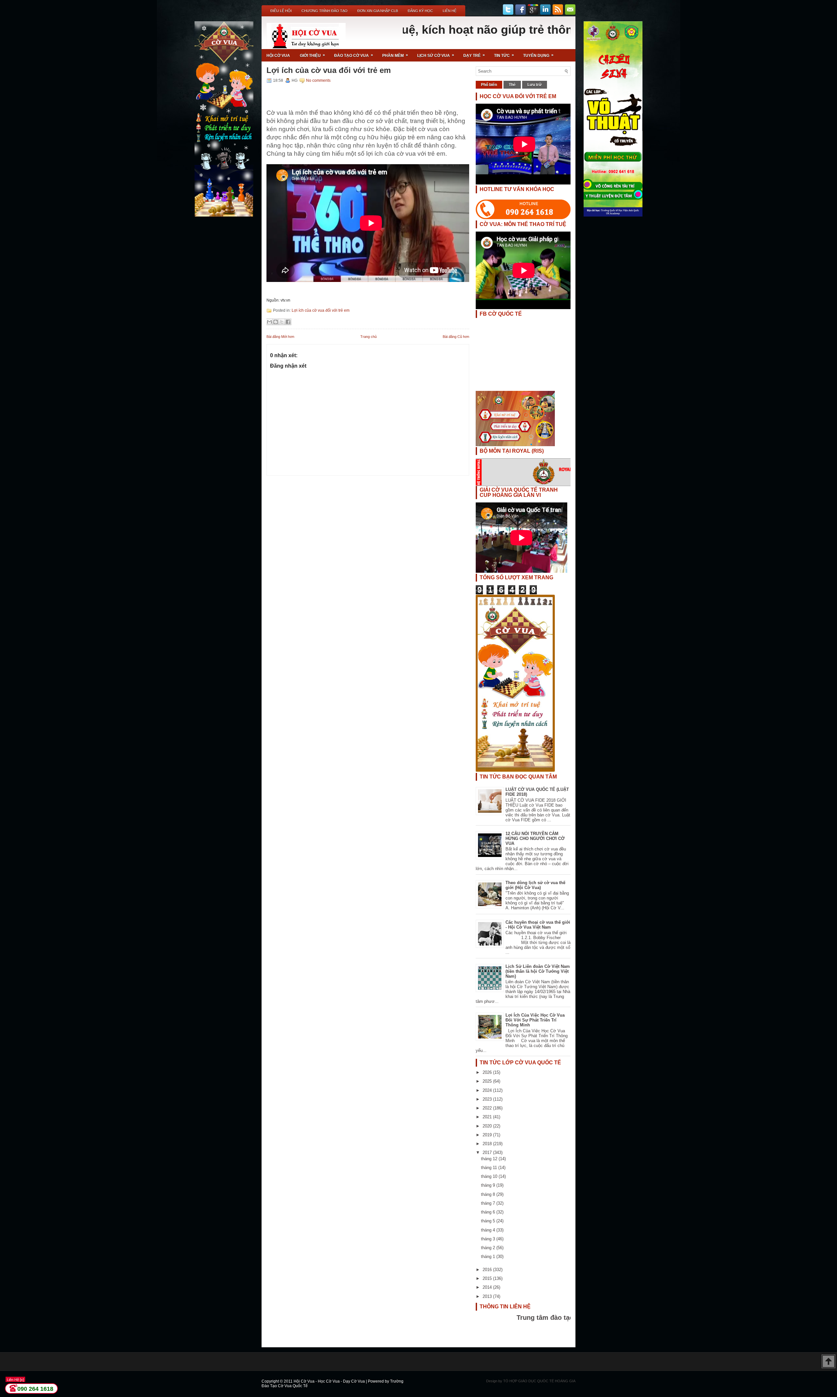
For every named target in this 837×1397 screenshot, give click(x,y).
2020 (488, 1126)
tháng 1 (488, 1256)
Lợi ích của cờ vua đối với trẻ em (328, 70)
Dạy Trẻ (474, 55)
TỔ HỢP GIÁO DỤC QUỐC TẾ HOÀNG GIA (539, 1381)
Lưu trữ (534, 84)
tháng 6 (488, 1212)
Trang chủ (368, 337)
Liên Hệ (449, 11)
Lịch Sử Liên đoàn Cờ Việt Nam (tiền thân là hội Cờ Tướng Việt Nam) (537, 971)
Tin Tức (504, 55)
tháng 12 (490, 1158)
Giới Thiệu (312, 55)
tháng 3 (488, 1238)
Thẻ (512, 84)
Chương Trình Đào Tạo (324, 11)
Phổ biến (489, 84)
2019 (488, 1134)
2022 (488, 1108)
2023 (488, 1099)
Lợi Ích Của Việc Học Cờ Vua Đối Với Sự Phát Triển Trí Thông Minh (535, 1020)
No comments (318, 80)
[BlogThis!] (275, 322)
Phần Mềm (395, 55)
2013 (488, 1296)
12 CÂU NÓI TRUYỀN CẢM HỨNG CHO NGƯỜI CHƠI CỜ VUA (535, 838)
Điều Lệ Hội (281, 11)
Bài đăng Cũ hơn (456, 337)
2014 (488, 1287)
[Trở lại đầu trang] (828, 1361)
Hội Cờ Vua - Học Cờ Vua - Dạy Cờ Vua (330, 1381)
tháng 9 (488, 1185)
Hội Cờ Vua (278, 55)
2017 (488, 1152)
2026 (488, 1072)
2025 (488, 1081)
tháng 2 (488, 1247)
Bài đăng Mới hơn (280, 337)
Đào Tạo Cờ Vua (353, 55)
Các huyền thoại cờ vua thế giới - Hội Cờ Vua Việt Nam (537, 925)
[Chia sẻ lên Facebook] (288, 322)
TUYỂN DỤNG (538, 55)
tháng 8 (488, 1194)
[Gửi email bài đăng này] (269, 322)
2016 (488, 1269)
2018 (488, 1143)
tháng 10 (490, 1176)
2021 (488, 1116)
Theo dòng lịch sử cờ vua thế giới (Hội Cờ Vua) (535, 885)
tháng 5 (488, 1220)
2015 (488, 1278)
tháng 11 (489, 1167)
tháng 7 (488, 1203)
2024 (488, 1090)
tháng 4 (488, 1230)
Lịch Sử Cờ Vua (435, 55)
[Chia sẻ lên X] (282, 322)
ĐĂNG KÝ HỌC (420, 11)
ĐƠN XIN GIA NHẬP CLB (377, 11)
